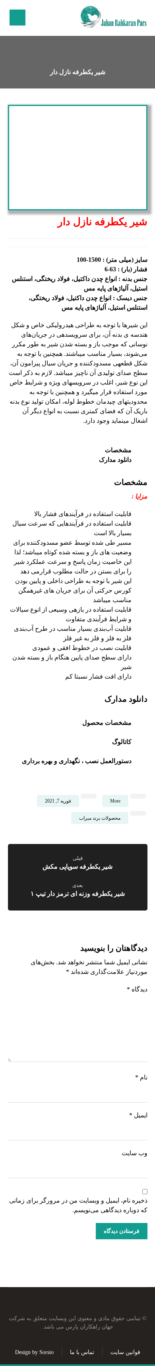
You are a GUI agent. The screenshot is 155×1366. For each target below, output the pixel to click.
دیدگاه (137, 989)
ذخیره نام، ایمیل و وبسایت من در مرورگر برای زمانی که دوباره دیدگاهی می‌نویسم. (78, 1205)
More (115, 801)
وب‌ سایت (134, 1153)
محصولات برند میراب (99, 818)
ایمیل (138, 1115)
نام (141, 1077)
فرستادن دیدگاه (122, 1231)
